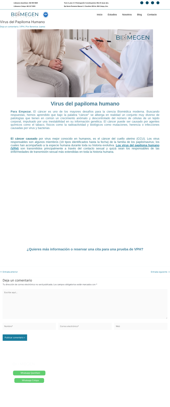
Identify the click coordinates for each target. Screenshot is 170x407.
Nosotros (127, 14)
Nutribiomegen (131, 384)
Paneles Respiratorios (97, 385)
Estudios (112, 14)
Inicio (99, 14)
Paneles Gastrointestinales (99, 390)
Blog (139, 14)
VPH (22, 26)
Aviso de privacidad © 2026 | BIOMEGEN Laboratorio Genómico (85, 400)
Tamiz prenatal (131, 368)
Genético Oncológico (134, 390)
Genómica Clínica (132, 379)
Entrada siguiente (160, 272)
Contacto (152, 14)
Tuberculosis (92, 379)
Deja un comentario (9, 26)
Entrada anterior (9, 272)
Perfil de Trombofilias (134, 362)
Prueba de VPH (94, 374)
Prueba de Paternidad (97, 369)
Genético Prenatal (132, 373)
